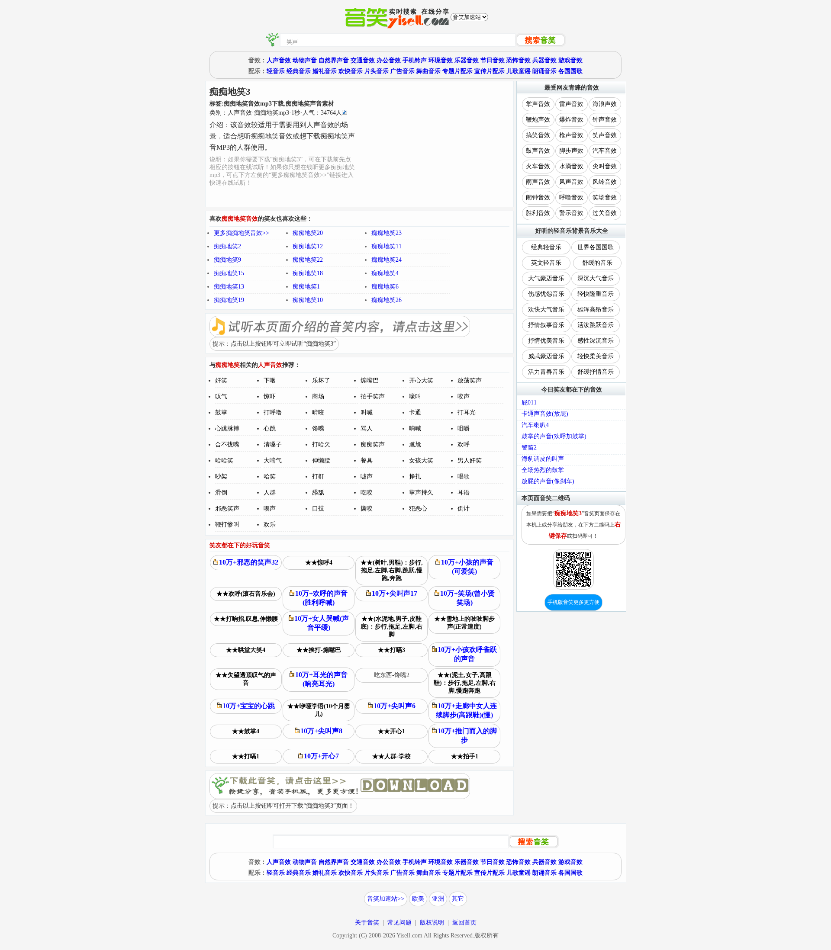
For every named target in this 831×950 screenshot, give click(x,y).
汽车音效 (605, 151)
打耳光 (466, 412)
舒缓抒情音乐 (595, 372)
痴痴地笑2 (227, 246)
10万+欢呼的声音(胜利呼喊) (321, 598)
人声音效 (279, 60)
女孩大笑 (421, 460)
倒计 (463, 508)
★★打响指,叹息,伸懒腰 (246, 619)
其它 (458, 898)
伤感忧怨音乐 (546, 294)
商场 (318, 396)
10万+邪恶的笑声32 (248, 562)
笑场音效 (605, 197)
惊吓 (270, 396)
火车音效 (538, 166)
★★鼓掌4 (245, 731)
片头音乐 (376, 71)
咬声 (463, 396)
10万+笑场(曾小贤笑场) (467, 598)
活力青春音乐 (546, 372)
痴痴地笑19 (229, 300)
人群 (270, 492)
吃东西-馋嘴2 (391, 675)
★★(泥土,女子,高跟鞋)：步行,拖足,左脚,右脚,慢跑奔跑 (465, 683)
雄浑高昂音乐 (595, 309)
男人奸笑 (469, 460)
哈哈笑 (224, 460)
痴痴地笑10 (308, 300)
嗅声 (270, 508)
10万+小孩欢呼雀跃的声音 (467, 654)
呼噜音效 (571, 197)
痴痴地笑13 (229, 286)
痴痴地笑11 (386, 246)
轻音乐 (276, 71)
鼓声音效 (538, 151)
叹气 (221, 396)
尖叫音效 (605, 166)
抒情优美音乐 (546, 340)
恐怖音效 (518, 60)
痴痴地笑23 (386, 233)
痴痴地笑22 (308, 260)
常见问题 (399, 922)
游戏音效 (570, 60)
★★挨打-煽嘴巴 (318, 650)
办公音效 (389, 60)
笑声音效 (605, 135)
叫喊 (367, 412)
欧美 (418, 898)
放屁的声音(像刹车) (548, 481)
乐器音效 (466, 60)
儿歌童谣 (518, 71)
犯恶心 (418, 508)
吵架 (221, 476)
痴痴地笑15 (229, 273)
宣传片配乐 (489, 71)
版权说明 (432, 922)
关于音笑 (367, 922)
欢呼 (463, 444)
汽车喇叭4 (535, 425)
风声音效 (571, 182)
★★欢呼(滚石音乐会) (245, 594)
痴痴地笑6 (385, 286)
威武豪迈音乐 (546, 356)
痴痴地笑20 (308, 233)
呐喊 (415, 428)
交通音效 (363, 60)
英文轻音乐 (546, 263)
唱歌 (463, 476)
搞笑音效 (538, 135)
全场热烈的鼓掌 (543, 470)
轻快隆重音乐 (595, 294)
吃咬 (367, 492)
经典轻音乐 (546, 247)
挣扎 (415, 476)
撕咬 (367, 508)
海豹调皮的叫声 (543, 459)
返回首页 (464, 922)
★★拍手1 (464, 756)
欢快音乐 (350, 71)
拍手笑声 (373, 396)
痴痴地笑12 (308, 246)
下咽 (270, 380)
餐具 (367, 460)
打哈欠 (321, 444)
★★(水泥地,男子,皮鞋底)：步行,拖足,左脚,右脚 (391, 627)
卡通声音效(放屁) (545, 414)
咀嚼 (463, 428)
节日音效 (492, 60)
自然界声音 (334, 60)
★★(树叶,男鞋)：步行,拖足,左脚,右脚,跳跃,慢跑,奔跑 (392, 570)
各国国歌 (570, 71)
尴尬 (415, 444)
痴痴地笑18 (308, 273)
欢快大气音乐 (546, 309)
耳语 (463, 492)
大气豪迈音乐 (546, 278)
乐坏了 (321, 380)
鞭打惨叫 (227, 524)
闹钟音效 (538, 197)
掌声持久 (421, 492)
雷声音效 (571, 104)
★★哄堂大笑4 (245, 650)
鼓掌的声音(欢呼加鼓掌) (554, 436)
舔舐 (318, 492)
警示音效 (571, 213)
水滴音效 (571, 166)
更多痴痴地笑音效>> (241, 233)
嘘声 (367, 476)
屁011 (529, 402)
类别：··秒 (275, 112)
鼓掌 (221, 412)
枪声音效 (571, 135)
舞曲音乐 (428, 71)
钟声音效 (605, 119)
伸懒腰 (321, 460)
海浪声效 (605, 104)
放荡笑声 (469, 380)
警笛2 (529, 447)
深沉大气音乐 (595, 278)
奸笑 (221, 380)
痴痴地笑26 (386, 300)
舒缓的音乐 (597, 263)
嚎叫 (415, 396)
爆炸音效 (571, 119)
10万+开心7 (321, 756)
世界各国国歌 (595, 247)
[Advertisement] (434, 144)
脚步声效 (571, 151)
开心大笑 (421, 380)
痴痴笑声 (373, 444)
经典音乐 (299, 71)
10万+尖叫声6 (395, 705)
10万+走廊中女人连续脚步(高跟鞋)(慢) (466, 710)
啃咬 (318, 412)
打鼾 (318, 476)
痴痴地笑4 (385, 273)
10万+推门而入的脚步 (467, 735)
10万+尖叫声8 (321, 731)
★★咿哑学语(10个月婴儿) (318, 710)
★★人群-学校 (391, 756)
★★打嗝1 (245, 756)
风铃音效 (605, 182)
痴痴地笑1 (306, 286)
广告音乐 (402, 71)
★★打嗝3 (391, 650)
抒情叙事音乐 (546, 325)
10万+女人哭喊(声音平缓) (321, 623)
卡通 (415, 412)
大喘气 (273, 460)
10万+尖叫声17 (394, 593)
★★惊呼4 (318, 562)
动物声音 (305, 60)
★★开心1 (391, 731)
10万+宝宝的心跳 (248, 705)
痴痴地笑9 (227, 260)
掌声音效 (538, 104)
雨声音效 (538, 182)
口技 (318, 508)
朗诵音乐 (544, 71)
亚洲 (438, 898)
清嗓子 (273, 444)
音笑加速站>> (385, 898)
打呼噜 (273, 412)
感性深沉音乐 (595, 340)
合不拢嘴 (227, 444)
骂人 (367, 428)
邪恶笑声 (227, 508)
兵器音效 (544, 60)
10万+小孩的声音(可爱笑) (467, 566)
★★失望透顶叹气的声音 (246, 679)
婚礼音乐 (324, 71)
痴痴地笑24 (386, 260)
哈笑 (270, 476)
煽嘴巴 (370, 380)
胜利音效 (538, 213)
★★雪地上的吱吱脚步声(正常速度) (464, 623)
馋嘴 (318, 428)
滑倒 (221, 492)
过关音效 (605, 213)
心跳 (270, 428)
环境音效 (440, 60)
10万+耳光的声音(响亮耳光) (321, 679)
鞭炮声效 (538, 119)
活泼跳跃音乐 (595, 325)
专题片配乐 (457, 71)
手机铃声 (415, 60)
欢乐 (270, 524)
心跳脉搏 (227, 428)
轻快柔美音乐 (595, 356)
